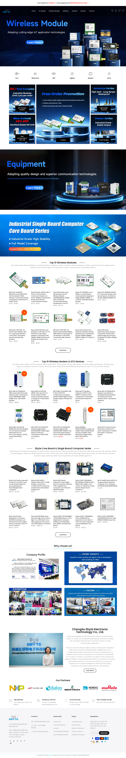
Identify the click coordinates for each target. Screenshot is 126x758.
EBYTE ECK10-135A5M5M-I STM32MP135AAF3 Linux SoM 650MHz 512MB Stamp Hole (107, 518)
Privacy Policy (76, 725)
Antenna (74, 11)
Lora (16, 78)
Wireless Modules (54, 11)
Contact (91, 11)
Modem (90, 78)
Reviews (83, 11)
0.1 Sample (42, 11)
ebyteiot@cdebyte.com (42, 721)
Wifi (53, 78)
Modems (66, 11)
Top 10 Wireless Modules (61, 731)
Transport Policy (77, 722)
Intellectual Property (78, 735)
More (109, 78)
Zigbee (72, 78)
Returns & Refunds (78, 728)
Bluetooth (35, 78)
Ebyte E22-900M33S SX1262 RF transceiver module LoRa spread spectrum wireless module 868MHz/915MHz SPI (107, 295)
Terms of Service (77, 731)
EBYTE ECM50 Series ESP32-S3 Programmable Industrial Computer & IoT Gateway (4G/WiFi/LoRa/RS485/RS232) (107, 483)
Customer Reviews (59, 725)
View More (63, 350)
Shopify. (74, 755)
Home (34, 11)
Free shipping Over (73, 3)
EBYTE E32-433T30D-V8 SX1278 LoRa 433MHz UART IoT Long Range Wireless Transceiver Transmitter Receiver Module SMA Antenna (18, 334)
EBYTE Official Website (41, 732)
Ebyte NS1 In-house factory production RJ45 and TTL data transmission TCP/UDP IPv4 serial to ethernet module (107, 430)
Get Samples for (46, 3)
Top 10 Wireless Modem (60, 735)
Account (56, 728)
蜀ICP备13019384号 (83, 755)
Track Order (57, 722)
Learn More (90, 670)
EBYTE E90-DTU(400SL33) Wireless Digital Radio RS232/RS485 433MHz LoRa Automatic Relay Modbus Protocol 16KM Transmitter (62, 430)
